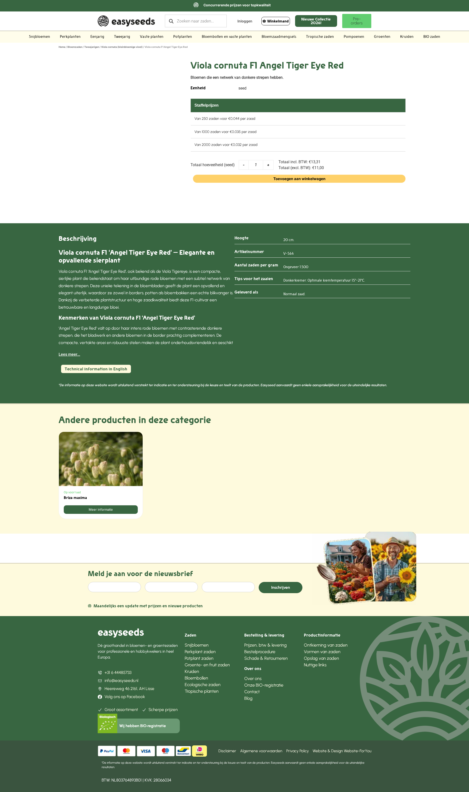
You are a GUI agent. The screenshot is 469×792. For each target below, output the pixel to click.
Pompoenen (354, 36)
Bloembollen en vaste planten (227, 36)
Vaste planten (151, 36)
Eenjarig (97, 36)
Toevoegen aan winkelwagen (299, 178)
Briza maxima (75, 497)
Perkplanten (70, 36)
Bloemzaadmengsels (279, 36)
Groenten (382, 36)
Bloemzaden (74, 46)
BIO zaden (431, 36)
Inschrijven (280, 587)
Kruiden (407, 36)
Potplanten (182, 36)
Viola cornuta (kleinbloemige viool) (122, 46)
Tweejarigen (91, 46)
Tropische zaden (320, 36)
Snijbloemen (39, 36)
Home (62, 46)
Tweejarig (122, 36)
